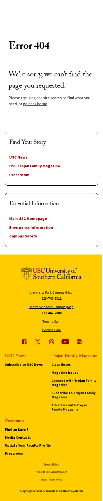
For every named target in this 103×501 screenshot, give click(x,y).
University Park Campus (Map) (52, 292)
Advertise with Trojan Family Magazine (69, 407)
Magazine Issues (65, 372)
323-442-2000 (52, 313)
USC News (18, 157)
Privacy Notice (51, 464)
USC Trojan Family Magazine (34, 165)
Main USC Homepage (28, 218)
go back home (35, 103)
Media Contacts (18, 437)
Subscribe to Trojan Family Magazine (74, 395)
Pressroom (19, 174)
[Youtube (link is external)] (65, 341)
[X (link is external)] (38, 341)
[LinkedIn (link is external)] (79, 341)
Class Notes (61, 364)
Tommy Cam (51, 321)
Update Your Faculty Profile (28, 445)
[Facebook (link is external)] (24, 341)
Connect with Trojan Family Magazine (74, 382)
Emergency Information (31, 227)
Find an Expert (16, 429)
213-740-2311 (52, 298)
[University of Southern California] (52, 274)
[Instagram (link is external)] (51, 341)
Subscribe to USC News (24, 364)
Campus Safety (23, 235)
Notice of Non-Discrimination (51, 471)
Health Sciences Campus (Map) (51, 307)
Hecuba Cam (51, 330)
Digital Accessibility (51, 479)
